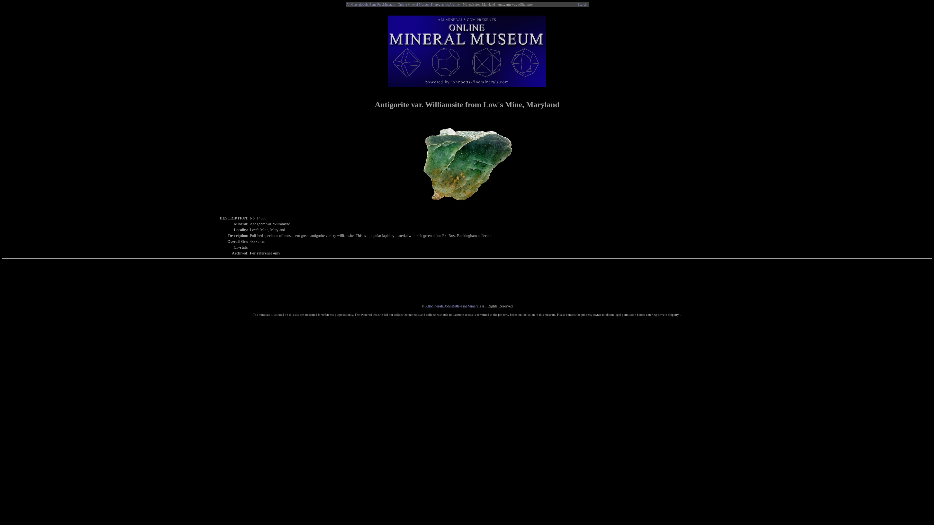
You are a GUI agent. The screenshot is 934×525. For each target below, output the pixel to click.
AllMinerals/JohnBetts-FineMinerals (370, 4)
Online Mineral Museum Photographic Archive (429, 4)
